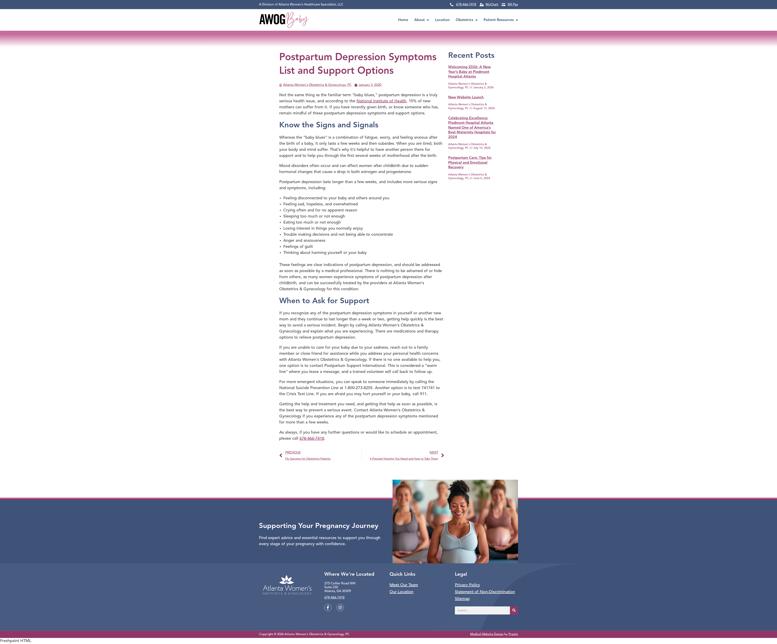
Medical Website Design (486, 634)
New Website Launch (466, 97)
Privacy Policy (467, 585)
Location (442, 20)
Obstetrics (464, 20)
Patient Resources (499, 20)
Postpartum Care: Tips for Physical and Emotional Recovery (470, 162)
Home (403, 20)
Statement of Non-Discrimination (485, 592)
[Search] (514, 610)
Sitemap (462, 599)
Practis (513, 634)
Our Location (401, 592)
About (419, 20)
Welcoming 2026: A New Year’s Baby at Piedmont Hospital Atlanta (469, 71)
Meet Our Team (404, 585)
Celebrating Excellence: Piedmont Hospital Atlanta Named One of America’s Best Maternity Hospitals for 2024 (472, 127)
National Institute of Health (381, 101)
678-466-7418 (311, 439)
